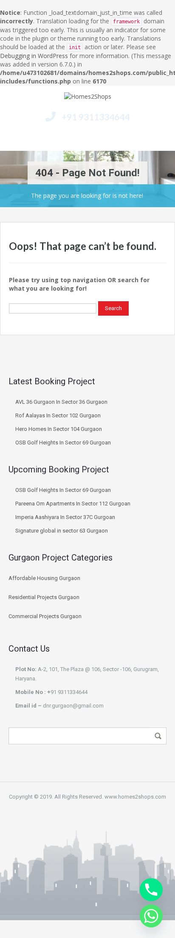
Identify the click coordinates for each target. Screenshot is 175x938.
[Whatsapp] (151, 916)
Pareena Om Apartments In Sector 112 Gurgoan (73, 503)
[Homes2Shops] (87, 97)
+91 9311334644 (96, 116)
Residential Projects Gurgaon (43, 597)
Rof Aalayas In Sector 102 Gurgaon (58, 415)
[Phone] (151, 889)
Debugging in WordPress (34, 56)
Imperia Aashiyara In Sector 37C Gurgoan (65, 517)
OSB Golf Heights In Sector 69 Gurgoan (63, 442)
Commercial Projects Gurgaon (45, 616)
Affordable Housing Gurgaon (44, 578)
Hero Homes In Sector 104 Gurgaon (58, 429)
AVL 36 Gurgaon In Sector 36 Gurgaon (62, 402)
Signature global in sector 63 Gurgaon (61, 530)
